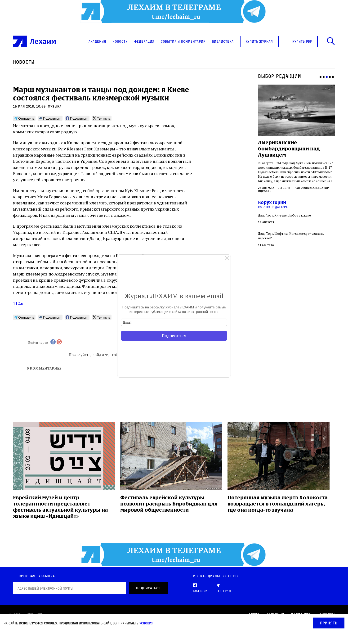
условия (146, 623)
